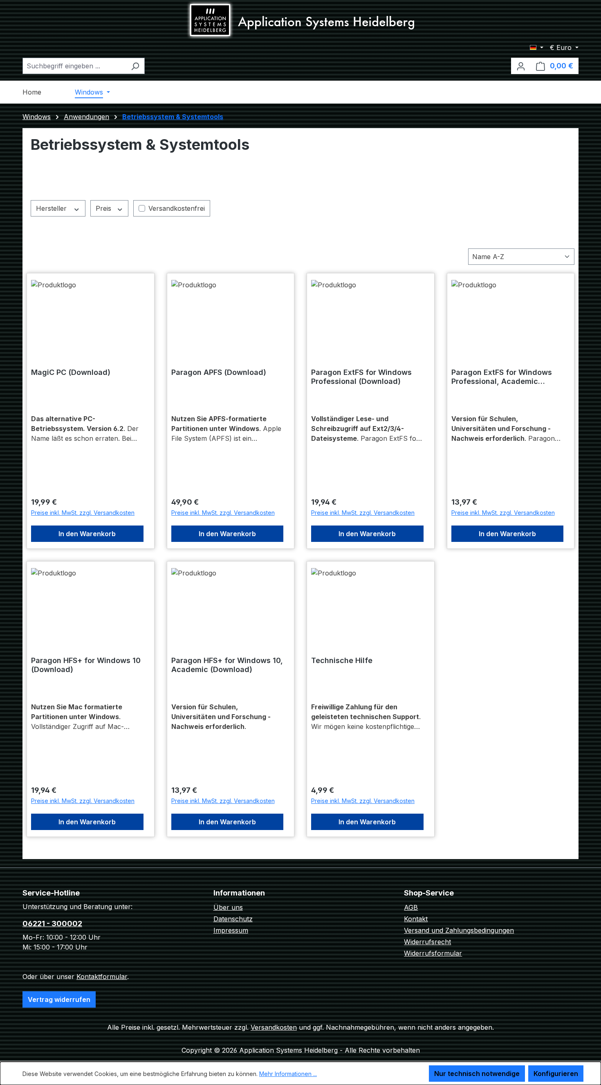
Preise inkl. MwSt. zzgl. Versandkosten (83, 512)
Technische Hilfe (341, 660)
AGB (411, 907)
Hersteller (52, 208)
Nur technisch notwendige (477, 1073)
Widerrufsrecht (427, 942)
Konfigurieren (556, 1073)
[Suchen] (135, 66)
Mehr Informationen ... (288, 1073)
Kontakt (416, 919)
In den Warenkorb (87, 534)
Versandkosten (274, 1027)
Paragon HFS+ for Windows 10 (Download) (86, 665)
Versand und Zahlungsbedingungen (459, 930)
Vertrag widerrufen (59, 999)
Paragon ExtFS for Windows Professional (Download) (361, 377)
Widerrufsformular (433, 953)
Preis (104, 208)
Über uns (228, 907)
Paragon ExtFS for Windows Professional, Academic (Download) (501, 377)
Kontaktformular (101, 976)
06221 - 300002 (52, 923)
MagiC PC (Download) (70, 372)
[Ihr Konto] (521, 66)
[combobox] (74, 66)
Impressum (230, 930)
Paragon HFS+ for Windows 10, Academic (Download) (227, 665)
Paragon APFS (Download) (218, 372)
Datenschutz (233, 919)
